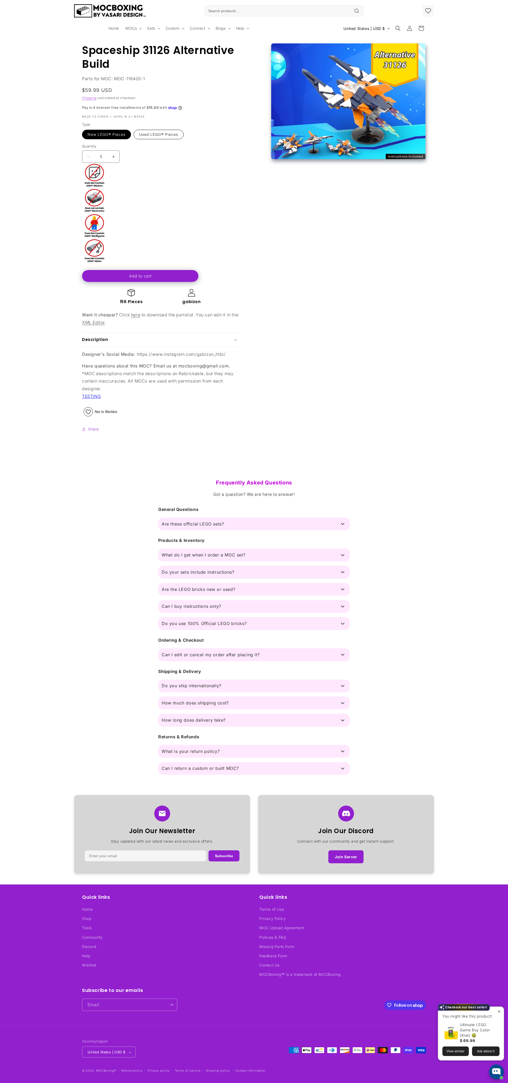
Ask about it (486, 1051)
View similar (455, 1051)
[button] (133, 28)
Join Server (346, 857)
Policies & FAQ (272, 937)
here (135, 314)
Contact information (250, 1070)
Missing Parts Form (276, 946)
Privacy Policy (272, 918)
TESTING (91, 396)
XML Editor (93, 322)
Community (92, 937)
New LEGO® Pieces (106, 134)
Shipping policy (218, 1070)
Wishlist (89, 965)
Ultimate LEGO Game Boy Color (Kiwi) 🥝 (475, 1029)
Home (87, 909)
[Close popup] (499, 1011)
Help (86, 956)
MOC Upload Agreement (281, 928)
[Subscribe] (171, 1005)
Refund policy (131, 1070)
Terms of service (188, 1070)
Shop (86, 918)
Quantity (89, 146)
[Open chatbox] (496, 1071)
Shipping (89, 98)
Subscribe (224, 856)
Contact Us (269, 965)
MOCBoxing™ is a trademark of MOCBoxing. (300, 974)
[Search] (356, 11)
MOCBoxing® (106, 1071)
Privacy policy (159, 1070)
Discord (89, 946)
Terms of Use (271, 909)
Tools (87, 928)
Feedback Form (273, 956)
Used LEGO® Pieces (158, 134)
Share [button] (93, 429)
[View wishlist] (428, 11)
